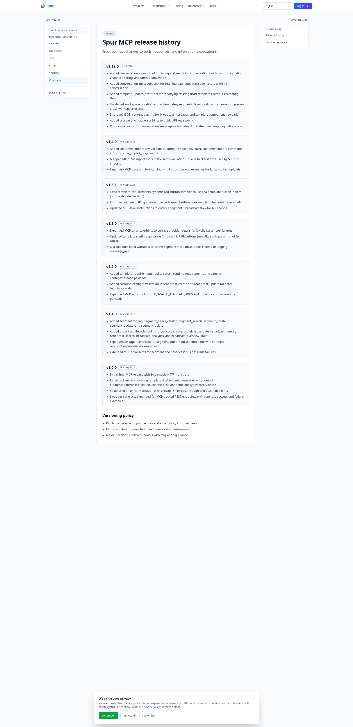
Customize (148, 715)
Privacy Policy (151, 707)
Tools (213, 6)
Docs (47, 20)
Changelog (56, 80)
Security (54, 73)
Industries (159, 6)
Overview (54, 43)
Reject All (130, 715)
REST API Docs (58, 93)
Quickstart (55, 50)
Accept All (108, 715)
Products (138, 6)
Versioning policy (276, 42)
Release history (275, 35)
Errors (53, 65)
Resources (194, 6)
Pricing (178, 6)
